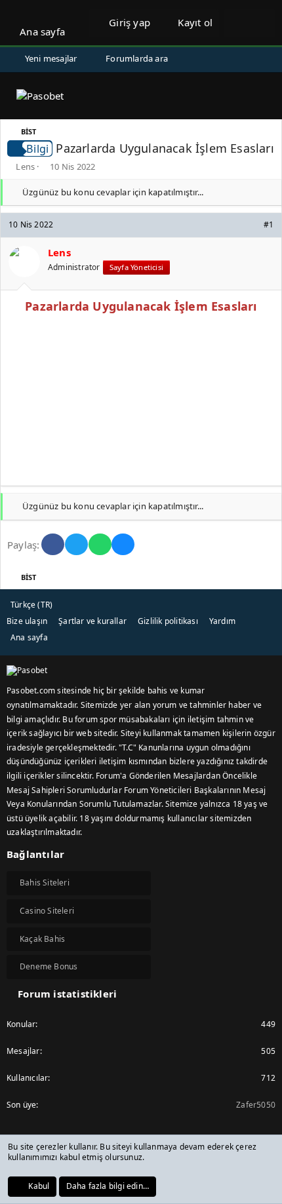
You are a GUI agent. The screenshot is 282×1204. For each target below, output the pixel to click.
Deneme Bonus (48, 966)
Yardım (222, 621)
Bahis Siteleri (45, 882)
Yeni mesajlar (51, 58)
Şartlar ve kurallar (92, 621)
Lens (25, 166)
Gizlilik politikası (168, 621)
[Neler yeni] (236, 23)
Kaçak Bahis (42, 938)
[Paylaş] (250, 225)
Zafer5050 (255, 1104)
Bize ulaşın (27, 621)
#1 (268, 224)
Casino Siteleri (47, 910)
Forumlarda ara (137, 58)
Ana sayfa (42, 31)
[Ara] (262, 23)
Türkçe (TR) (31, 604)
